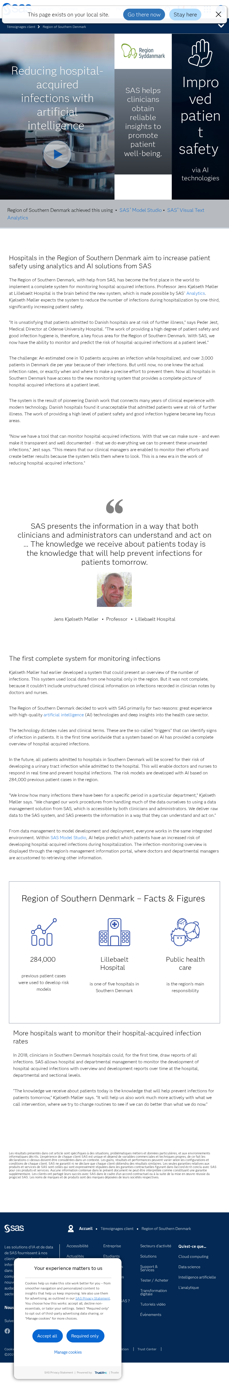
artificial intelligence (64, 714)
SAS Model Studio (140, 210)
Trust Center (146, 1349)
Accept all (47, 1336)
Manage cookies (68, 1352)
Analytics (195, 293)
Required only (85, 1336)
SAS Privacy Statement (92, 1298)
